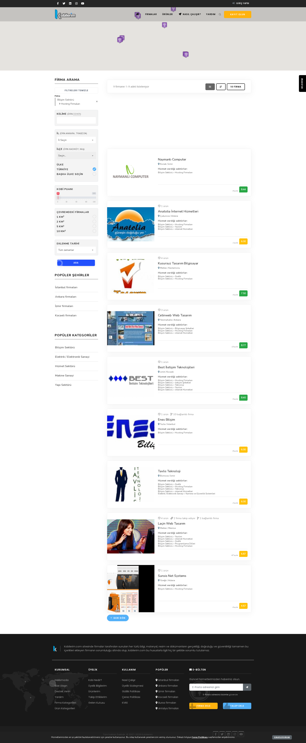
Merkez (163, 268)
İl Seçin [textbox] (62, 140)
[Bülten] (247, 687)
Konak (163, 164)
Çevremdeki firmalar (73, 212)
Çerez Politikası (131, 697)
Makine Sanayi (64, 376)
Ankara (177, 319)
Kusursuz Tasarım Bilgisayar (178, 263)
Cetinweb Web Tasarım (175, 315)
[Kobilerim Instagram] (76, 3)
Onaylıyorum (282, 737)
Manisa (172, 528)
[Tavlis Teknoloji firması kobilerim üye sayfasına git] (130, 484)
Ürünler (167, 14)
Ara (76, 262)
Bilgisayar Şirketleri (184, 328)
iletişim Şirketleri (183, 382)
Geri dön (119, 617)
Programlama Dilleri (185, 543)
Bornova (164, 475)
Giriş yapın (242, 3)
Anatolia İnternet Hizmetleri (178, 211)
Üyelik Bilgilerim (97, 686)
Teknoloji (179, 385)
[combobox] (76, 140)
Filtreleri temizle (76, 90)
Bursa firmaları (167, 702)
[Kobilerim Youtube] (83, 3)
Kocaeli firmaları (65, 315)
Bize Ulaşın (61, 686)
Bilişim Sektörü (165, 172)
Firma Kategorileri (65, 702)
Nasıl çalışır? (191, 14)
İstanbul (171, 424)
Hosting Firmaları (183, 172)
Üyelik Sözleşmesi (132, 686)
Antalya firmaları (168, 708)
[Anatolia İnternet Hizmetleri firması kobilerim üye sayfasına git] (130, 224)
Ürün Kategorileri (65, 708)
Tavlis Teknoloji (169, 471)
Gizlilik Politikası (131, 691)
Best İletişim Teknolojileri (176, 367)
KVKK (125, 702)
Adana (174, 216)
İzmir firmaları (64, 306)
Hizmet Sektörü (65, 366)
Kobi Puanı (65, 189)
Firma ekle (204, 705)
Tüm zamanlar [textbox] (66, 250)
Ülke (60, 164)
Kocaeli (170, 371)
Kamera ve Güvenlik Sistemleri (200, 493)
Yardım (211, 14)
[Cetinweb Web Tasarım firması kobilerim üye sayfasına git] (130, 328)
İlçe (71, 149)
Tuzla (162, 424)
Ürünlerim (94, 691)
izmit (162, 371)
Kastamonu (174, 268)
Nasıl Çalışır (128, 680)
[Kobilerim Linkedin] (70, 3)
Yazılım (178, 226)
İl (72, 133)
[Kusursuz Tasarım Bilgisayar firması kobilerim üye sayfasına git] (130, 276)
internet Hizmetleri (184, 229)
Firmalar (151, 14)
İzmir (170, 164)
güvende (233, 694)
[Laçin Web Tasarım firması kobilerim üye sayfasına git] (130, 536)
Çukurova (165, 216)
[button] (120, 40)
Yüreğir (163, 580)
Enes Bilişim (166, 419)
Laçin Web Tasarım (171, 523)
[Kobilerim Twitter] (64, 3)
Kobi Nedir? (95, 680)
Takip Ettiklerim (97, 697)
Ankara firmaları (65, 297)
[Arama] (220, 14)
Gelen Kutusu (96, 702)
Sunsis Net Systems (172, 576)
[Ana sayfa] (137, 14)
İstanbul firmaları (66, 287)
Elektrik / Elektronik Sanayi (170, 493)
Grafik (178, 276)
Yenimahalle (166, 319)
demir (76, 114)
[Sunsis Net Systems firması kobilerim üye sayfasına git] (130, 588)
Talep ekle (237, 705)
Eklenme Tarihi (68, 243)
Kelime (69, 114)
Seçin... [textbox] (62, 155)
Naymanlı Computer (172, 159)
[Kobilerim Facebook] (58, 3)
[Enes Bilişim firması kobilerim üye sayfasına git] (130, 432)
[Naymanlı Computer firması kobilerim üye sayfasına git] (130, 172)
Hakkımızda (62, 680)
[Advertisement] (179, 120)
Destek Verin (62, 691)
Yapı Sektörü (63, 385)
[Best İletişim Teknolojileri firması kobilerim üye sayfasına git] (130, 380)
